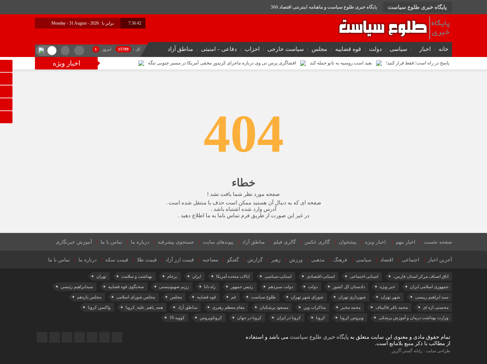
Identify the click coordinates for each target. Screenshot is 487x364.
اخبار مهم (405, 242)
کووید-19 (177, 317)
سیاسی (398, 49)
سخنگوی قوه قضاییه (126, 286)
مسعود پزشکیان (274, 307)
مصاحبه (211, 259)
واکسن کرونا (99, 307)
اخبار (425, 49)
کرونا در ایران (289, 317)
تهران (101, 276)
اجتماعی (410, 259)
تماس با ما (111, 242)
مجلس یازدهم (89, 297)
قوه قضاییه (348, 49)
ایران (196, 276)
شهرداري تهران (352, 297)
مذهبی (318, 259)
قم (233, 297)
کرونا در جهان (249, 317)
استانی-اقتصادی (321, 276)
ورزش (296, 259)
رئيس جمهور (242, 286)
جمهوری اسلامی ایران (429, 286)
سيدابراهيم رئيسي (77, 286)
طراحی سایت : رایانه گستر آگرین (420, 350)
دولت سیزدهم (280, 286)
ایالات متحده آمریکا (233, 276)
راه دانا (210, 286)
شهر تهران (390, 297)
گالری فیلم (284, 242)
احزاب (252, 49)
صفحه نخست (438, 242)
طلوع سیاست (263, 297)
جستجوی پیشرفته (176, 242)
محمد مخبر (350, 307)
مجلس (319, 49)
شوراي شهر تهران (307, 297)
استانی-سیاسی (278, 276)
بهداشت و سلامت (136, 276)
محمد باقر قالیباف (391, 307)
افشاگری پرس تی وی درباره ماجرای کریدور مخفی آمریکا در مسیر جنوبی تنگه (222, 63)
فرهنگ (340, 259)
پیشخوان (348, 242)
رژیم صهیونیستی (174, 286)
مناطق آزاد (180, 49)
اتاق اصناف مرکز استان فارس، (420, 276)
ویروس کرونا (352, 317)
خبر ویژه (387, 286)
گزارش (255, 259)
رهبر (276, 259)
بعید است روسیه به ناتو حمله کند (341, 63)
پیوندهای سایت (218, 242)
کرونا (320, 317)
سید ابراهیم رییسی (431, 297)
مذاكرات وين (314, 307)
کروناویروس (211, 317)
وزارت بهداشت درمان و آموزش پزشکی (413, 317)
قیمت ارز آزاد (179, 259)
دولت (375, 49)
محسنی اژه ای (435, 307)
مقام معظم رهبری (228, 307)
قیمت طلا (147, 259)
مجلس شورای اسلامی (135, 297)
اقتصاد (386, 259)
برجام (172, 276)
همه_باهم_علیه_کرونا (144, 307)
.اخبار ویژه (376, 242)
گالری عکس (317, 242)
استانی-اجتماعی (364, 276)
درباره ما (140, 242)
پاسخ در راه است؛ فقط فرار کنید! (418, 63)
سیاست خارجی (285, 49)
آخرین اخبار (440, 259)
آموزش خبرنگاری (74, 242)
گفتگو (233, 259)
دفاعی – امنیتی (219, 49)
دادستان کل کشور (349, 286)
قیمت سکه (116, 259)
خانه (443, 49)
